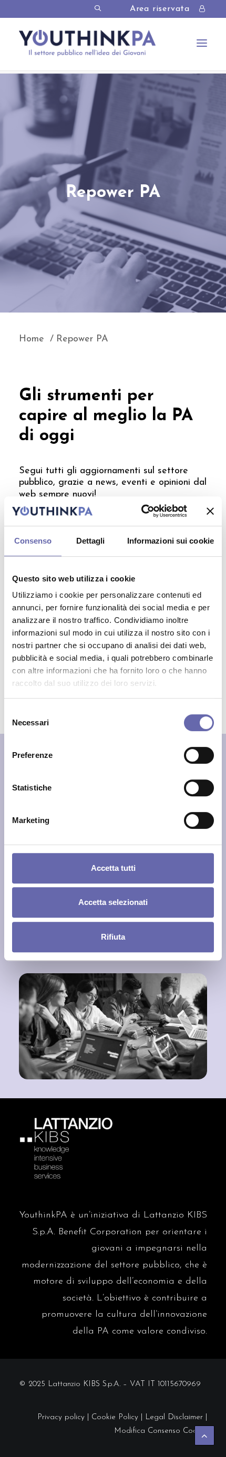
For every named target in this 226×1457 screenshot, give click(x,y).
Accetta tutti (113, 867)
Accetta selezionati (113, 902)
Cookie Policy (114, 1417)
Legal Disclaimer (174, 1417)
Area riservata (160, 9)
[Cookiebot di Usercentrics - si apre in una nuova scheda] (142, 511)
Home (31, 339)
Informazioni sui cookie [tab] (170, 540)
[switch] (199, 755)
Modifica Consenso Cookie (160, 1431)
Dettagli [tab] (90, 540)
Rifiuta (113, 936)
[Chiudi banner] (210, 511)
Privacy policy (61, 1417)
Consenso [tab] (33, 540)
